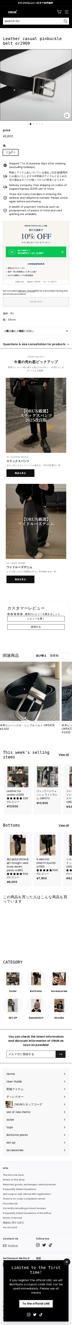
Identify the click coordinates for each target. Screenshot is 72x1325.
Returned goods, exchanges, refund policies (29, 1184)
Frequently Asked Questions (19, 1189)
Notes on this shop (14, 1179)
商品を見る (20, 473)
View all (64, 754)
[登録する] (61, 1054)
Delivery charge (26, 291)
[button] (67, 698)
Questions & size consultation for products (34, 344)
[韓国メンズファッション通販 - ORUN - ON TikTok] (41, 1314)
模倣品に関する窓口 (13, 1222)
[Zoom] (67, 115)
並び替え (41, 655)
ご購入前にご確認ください (19, 331)
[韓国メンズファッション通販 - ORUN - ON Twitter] (35, 1314)
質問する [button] (36, 627)
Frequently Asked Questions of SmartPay (27, 1213)
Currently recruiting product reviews (24, 1208)
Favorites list (10, 1203)
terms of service (12, 1217)
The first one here (13, 1175)
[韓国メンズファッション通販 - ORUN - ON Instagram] (28, 1314)
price (6, 130)
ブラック (11, 152)
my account (10, 1227)
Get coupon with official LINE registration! (27, 1194)
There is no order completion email (24, 1198)
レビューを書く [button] (36, 618)
